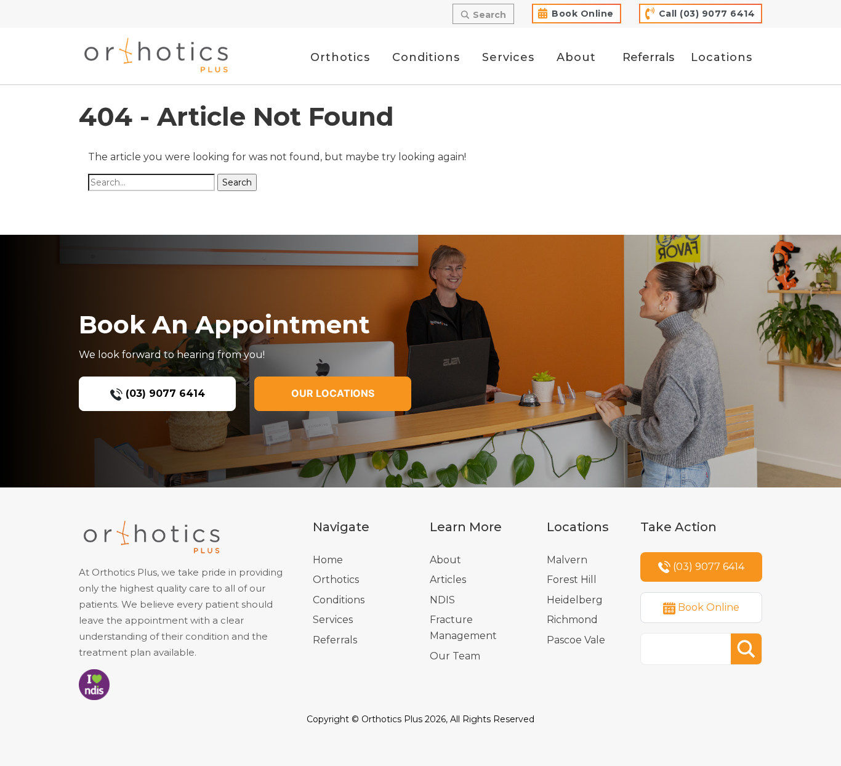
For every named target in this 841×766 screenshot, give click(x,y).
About (445, 560)
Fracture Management (463, 628)
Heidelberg (575, 600)
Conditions (338, 600)
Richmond (572, 619)
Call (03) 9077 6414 (707, 13)
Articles (448, 579)
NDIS (442, 600)
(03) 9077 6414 (164, 393)
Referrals (335, 640)
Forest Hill (572, 579)
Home (328, 560)
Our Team (455, 656)
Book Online (583, 13)
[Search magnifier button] (746, 649)
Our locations (332, 393)
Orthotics (336, 579)
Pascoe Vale (576, 640)
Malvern (567, 560)
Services (333, 619)
